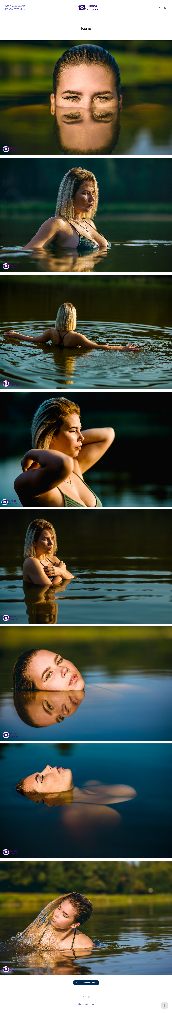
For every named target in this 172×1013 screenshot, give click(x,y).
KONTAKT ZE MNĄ (15, 9)
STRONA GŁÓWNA (15, 6)
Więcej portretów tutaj (86, 982)
